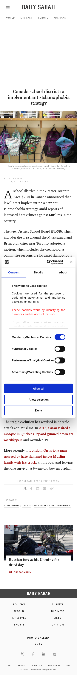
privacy (22, 665)
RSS (68, 665)
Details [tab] (38, 272)
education (40, 505)
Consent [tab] (13, 272)
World (10, 18)
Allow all (38, 388)
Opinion (58, 624)
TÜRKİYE (58, 604)
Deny (38, 410)
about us (37, 665)
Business (57, 611)
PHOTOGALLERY (22, 572)
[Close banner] (71, 262)
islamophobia (11, 505)
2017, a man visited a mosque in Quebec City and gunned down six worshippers (38, 434)
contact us (54, 665)
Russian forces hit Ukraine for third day (34, 562)
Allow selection (39, 399)
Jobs (9, 665)
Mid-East (27, 18)
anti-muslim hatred (60, 505)
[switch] (60, 349)
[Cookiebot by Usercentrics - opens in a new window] (47, 262)
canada (26, 505)
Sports (19, 624)
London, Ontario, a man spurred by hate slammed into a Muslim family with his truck (35, 456)
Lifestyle (19, 617)
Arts (57, 617)
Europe (43, 18)
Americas (60, 18)
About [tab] (63, 272)
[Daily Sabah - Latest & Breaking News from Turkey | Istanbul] (38, 7)
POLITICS (19, 604)
